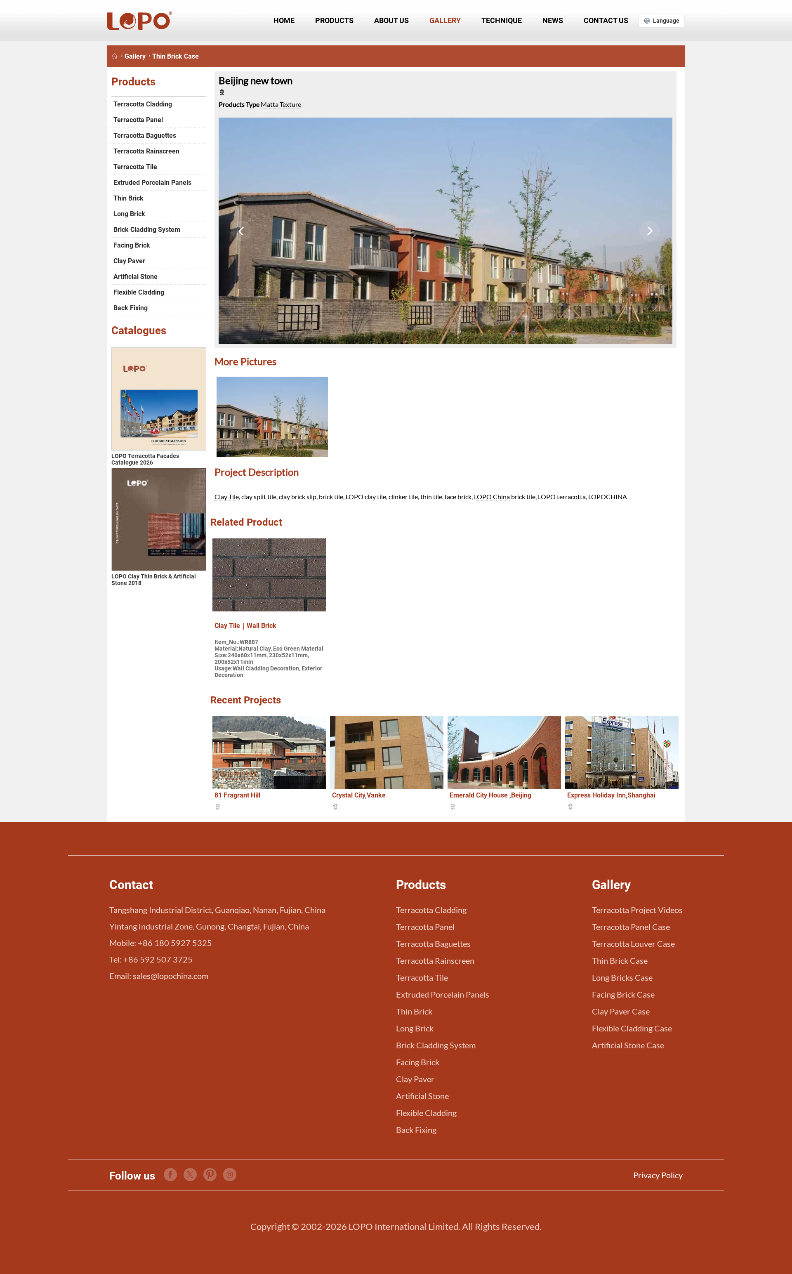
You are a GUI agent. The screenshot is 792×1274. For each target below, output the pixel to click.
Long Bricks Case (622, 977)
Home (284, 20)
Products (334, 20)
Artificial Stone (135, 277)
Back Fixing (130, 308)
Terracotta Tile (135, 167)
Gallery (445, 20)
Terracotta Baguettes (144, 135)
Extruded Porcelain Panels (152, 182)
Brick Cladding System (146, 230)
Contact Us (606, 20)
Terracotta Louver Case (633, 943)
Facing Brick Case (623, 994)
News (552, 20)
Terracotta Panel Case (631, 927)
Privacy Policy (658, 1175)
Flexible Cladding (138, 292)
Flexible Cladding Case (632, 1028)
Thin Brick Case (175, 56)
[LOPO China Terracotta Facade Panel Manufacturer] (114, 56)
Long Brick (129, 214)
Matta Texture (281, 104)
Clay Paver (129, 261)
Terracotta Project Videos (637, 910)
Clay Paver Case (621, 1011)
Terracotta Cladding (142, 104)
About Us (391, 20)
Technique (501, 20)
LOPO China (492, 496)
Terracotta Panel (138, 120)
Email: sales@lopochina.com (158, 976)
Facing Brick (131, 245)
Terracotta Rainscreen (146, 151)
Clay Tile (226, 496)
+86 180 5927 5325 (175, 943)
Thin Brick (128, 198)
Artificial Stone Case (628, 1045)
